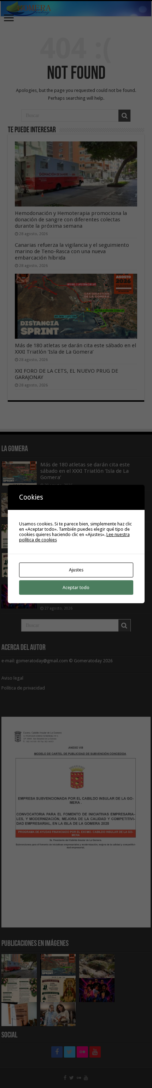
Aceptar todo (76, 587)
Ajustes (76, 569)
